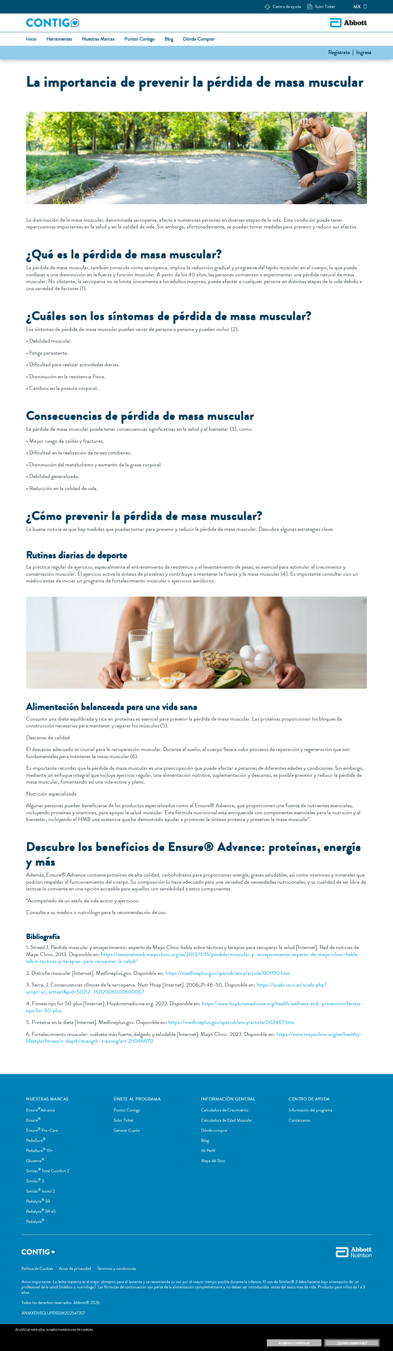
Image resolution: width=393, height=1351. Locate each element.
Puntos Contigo (127, 1110)
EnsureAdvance (40, 1110)
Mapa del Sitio (213, 1161)
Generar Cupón (127, 1130)
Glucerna (35, 1161)
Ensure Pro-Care (42, 1130)
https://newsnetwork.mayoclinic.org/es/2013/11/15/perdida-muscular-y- (178, 954)
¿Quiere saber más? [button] (352, 1343)
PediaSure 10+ (39, 1151)
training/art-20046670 (127, 1041)
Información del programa (310, 1110)
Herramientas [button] (59, 39)
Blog (205, 1141)
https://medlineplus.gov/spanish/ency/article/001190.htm (227, 973)
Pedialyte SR (38, 1201)
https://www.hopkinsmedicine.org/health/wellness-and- (261, 1003)
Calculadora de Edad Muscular (226, 1120)
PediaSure (35, 1141)
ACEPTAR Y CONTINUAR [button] (294, 1343)
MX (357, 7)
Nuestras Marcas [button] (98, 39)
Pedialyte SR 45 (41, 1212)
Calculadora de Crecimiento (224, 1110)
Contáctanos (299, 1120)
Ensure (33, 1120)
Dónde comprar (214, 1130)
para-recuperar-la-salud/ (109, 961)
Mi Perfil (208, 1151)
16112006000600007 (118, 992)
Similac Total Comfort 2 (47, 1171)
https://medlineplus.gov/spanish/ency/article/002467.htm (230, 1022)
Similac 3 (35, 1181)
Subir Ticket (124, 1120)
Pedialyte (35, 1222)
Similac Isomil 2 (40, 1191)
